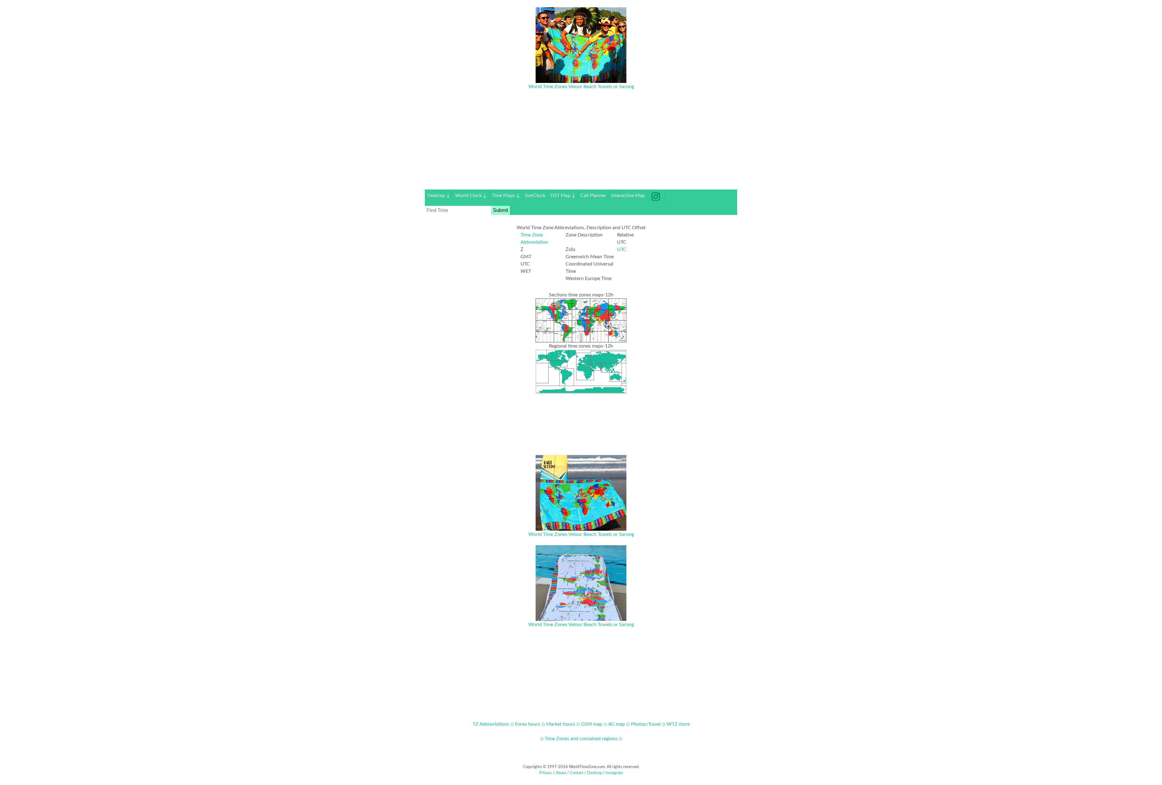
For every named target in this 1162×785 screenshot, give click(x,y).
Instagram (614, 773)
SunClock (535, 195)
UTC (621, 249)
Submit (500, 210)
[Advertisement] (581, 147)
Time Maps (506, 195)
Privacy (545, 773)
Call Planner (593, 195)
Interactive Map (628, 195)
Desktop (438, 195)
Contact (576, 773)
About (561, 773)
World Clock (471, 195)
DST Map (562, 195)
